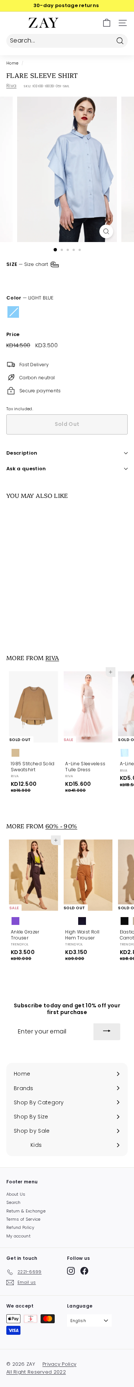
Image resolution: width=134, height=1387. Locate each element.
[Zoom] (106, 231)
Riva (11, 85)
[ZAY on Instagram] (71, 1271)
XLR (85, 279)
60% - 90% (61, 826)
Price (13, 335)
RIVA (52, 657)
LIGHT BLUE (13, 312)
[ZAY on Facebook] (84, 1271)
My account (18, 1236)
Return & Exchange (25, 1211)
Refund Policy (20, 1227)
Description (22, 452)
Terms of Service (23, 1219)
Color (30, 298)
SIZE (28, 264)
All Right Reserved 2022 (36, 1371)
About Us (15, 1194)
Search (13, 1202)
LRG (63, 279)
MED (40, 279)
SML (16, 279)
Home (12, 63)
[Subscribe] (106, 1032)
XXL (107, 279)
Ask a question (26, 468)
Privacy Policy (59, 1364)
